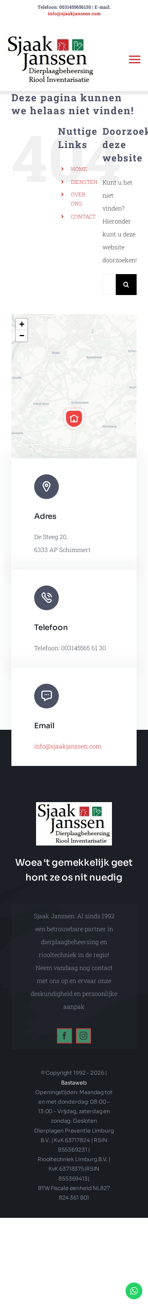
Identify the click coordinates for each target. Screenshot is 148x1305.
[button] (74, 419)
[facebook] (64, 1035)
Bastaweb (74, 1082)
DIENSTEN (84, 181)
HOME (79, 168)
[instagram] (83, 1035)
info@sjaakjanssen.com (74, 13)
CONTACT (83, 216)
